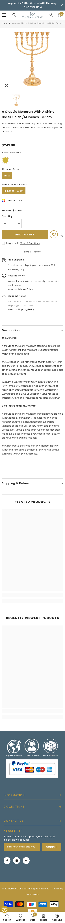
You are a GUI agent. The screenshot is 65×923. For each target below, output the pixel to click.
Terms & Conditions (30, 243)
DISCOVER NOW (33, 7)
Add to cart (25, 234)
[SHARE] (60, 234)
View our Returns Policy (20, 289)
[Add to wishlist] (54, 234)
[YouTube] (26, 860)
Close (61, 5)
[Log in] (51, 15)
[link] (32, 595)
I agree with (13, 243)
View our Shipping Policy (21, 309)
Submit (51, 847)
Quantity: (7, 216)
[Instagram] (16, 860)
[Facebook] (7, 860)
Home (4, 23)
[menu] (4, 15)
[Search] (14, 15)
